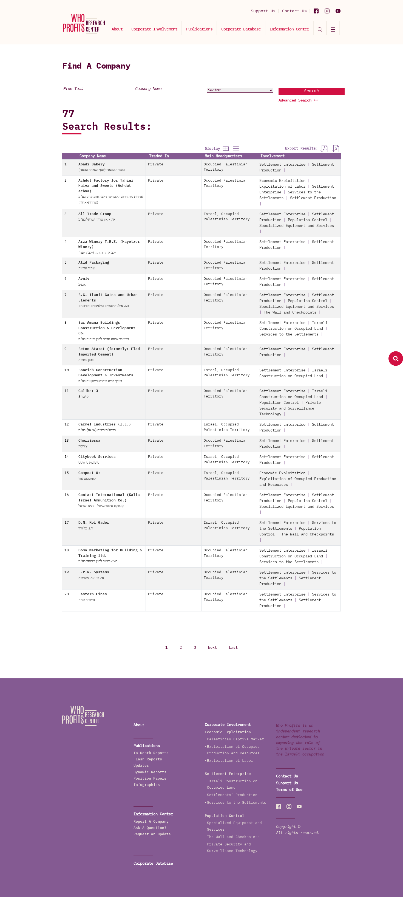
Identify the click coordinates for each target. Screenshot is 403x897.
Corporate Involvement (154, 29)
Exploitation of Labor (282, 186)
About (117, 29)
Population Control (307, 220)
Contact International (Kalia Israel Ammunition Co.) (109, 500)
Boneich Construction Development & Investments (105, 375)
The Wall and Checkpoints (290, 312)
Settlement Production (313, 198)
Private (155, 164)
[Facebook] (316, 10)
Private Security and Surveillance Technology (290, 408)
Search (311, 91)
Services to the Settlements (289, 334)
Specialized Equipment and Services (296, 226)
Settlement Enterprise (282, 165)
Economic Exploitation (282, 181)
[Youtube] (338, 10)
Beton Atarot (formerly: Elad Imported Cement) (109, 354)
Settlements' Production (232, 795)
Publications (199, 29)
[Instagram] (327, 10)
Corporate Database (241, 29)
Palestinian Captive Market (235, 739)
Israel (210, 214)
